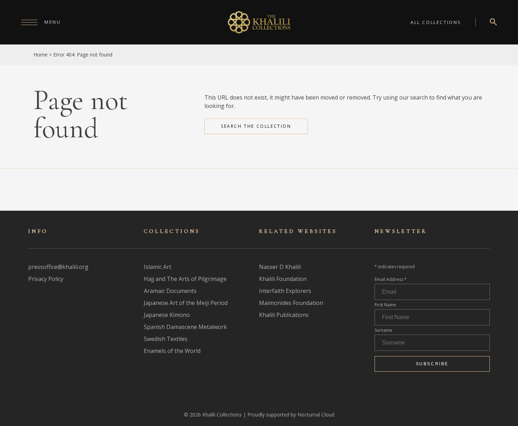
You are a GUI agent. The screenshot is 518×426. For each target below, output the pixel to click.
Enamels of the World (172, 351)
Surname (383, 330)
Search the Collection (256, 126)
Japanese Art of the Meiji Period (186, 303)
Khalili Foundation (283, 279)
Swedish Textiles (165, 339)
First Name (385, 305)
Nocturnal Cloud (315, 414)
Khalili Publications (284, 315)
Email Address (391, 279)
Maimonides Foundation (291, 303)
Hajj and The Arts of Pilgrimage (185, 279)
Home (40, 54)
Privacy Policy (45, 279)
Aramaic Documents (170, 291)
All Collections (436, 22)
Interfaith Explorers (285, 291)
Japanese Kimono (167, 315)
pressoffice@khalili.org (58, 267)
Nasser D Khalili (280, 267)
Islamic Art (157, 267)
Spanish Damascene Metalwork (185, 327)
